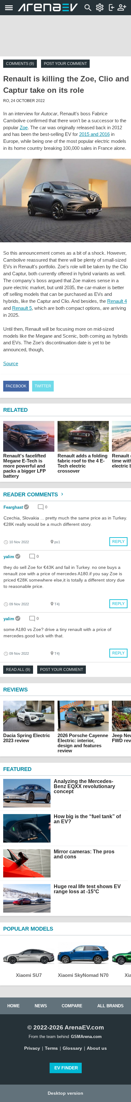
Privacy (32, 1048)
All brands (110, 1005)
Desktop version (65, 1093)
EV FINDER (66, 1067)
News (41, 1005)
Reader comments (31, 495)
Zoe (24, 127)
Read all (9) (18, 669)
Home (13, 1005)
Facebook (16, 386)
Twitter (43, 386)
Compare (72, 1005)
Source (10, 363)
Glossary (72, 1048)
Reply (118, 541)
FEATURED (17, 769)
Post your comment (65, 63)
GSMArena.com (86, 1036)
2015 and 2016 (94, 134)
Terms (51, 1048)
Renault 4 (117, 301)
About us (97, 1048)
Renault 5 (22, 308)
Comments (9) (20, 63)
